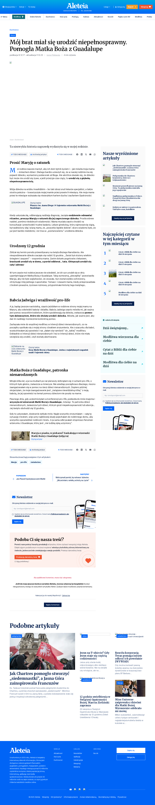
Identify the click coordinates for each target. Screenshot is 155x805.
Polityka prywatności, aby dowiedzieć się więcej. (122, 403)
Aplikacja (77, 757)
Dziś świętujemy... (115, 328)
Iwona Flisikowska (53, 55)
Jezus (84, 636)
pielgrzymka (16, 636)
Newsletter (78, 753)
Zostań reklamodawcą (88, 797)
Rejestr (130, 7)
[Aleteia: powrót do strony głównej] (77, 5)
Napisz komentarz (53, 605)
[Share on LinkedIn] (82, 154)
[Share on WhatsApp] (95, 154)
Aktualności (98, 17)
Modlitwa (17, 17)
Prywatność (122, 797)
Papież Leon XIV (124, 17)
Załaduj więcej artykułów (123, 218)
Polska (149, 17)
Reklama (77, 767)
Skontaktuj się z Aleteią (107, 797)
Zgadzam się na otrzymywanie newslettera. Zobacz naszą (42, 515)
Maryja (14, 462)
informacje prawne (71, 797)
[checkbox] (13, 514)
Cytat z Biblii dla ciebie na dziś (119, 351)
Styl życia (63, 17)
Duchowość (50, 17)
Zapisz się (17, 521)
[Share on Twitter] (86, 154)
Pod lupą (75, 17)
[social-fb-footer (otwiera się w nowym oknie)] (75, 789)
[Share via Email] (90, 154)
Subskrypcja (78, 760)
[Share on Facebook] (77, 154)
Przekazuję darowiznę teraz (26, 557)
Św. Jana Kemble (86, 11)
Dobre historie (35, 17)
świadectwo (36, 462)
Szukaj (32, 7)
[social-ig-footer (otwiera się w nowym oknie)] (84, 789)
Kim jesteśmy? (56, 797)
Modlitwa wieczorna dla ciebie (121, 339)
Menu (5, 17)
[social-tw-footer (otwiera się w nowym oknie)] (80, 789)
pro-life (24, 462)
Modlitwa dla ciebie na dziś (120, 364)
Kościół (110, 17)
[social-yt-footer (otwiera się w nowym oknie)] (71, 789)
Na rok (95, 753)
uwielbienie (86, 680)
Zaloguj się (121, 7)
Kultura (86, 17)
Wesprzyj (144, 7)
